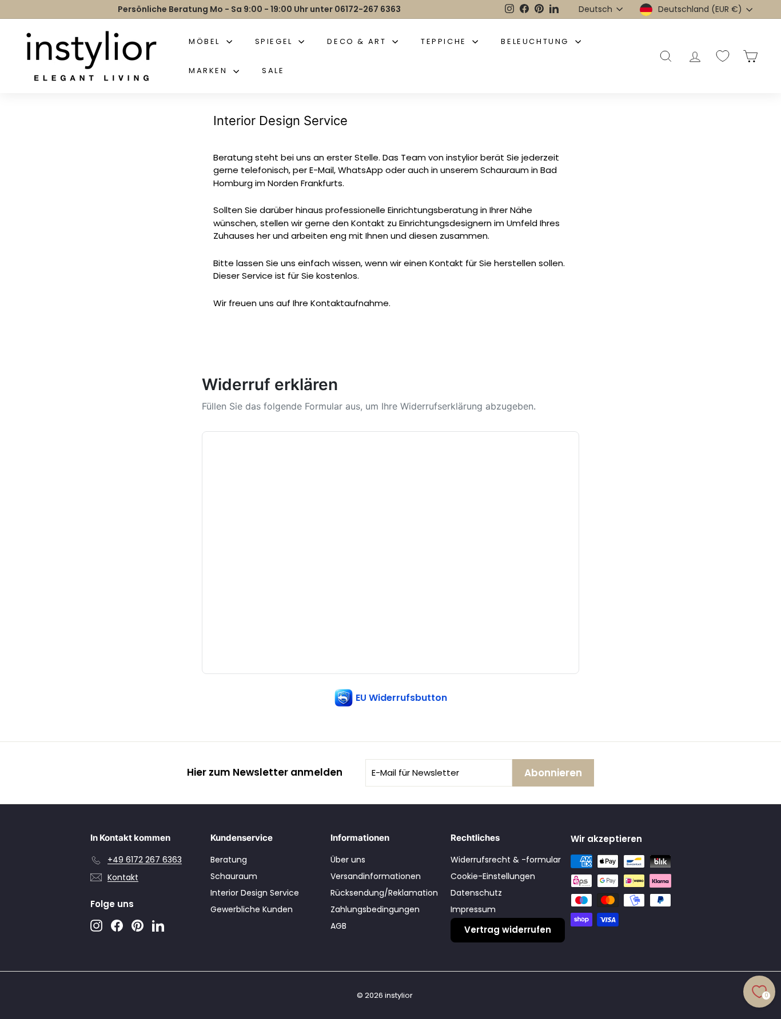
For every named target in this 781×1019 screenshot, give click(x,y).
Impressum (473, 909)
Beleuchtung (536, 41)
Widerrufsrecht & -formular (506, 859)
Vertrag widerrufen (507, 930)
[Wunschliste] (723, 56)
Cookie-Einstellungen (493, 876)
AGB (338, 926)
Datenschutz (476, 892)
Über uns (347, 859)
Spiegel (275, 41)
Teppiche (445, 41)
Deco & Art (358, 41)
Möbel (206, 41)
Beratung (228, 859)
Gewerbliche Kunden (251, 909)
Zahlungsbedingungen (375, 909)
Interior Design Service (254, 892)
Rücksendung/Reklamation (384, 892)
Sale (273, 70)
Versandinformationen (375, 876)
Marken (209, 70)
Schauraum (233, 876)
